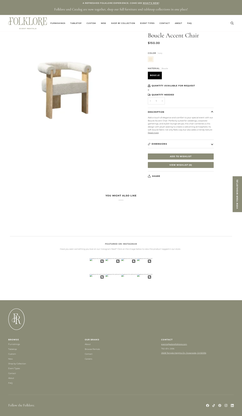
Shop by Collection (17, 363)
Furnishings (14, 344)
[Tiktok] (213, 405)
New (10, 359)
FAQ (10, 383)
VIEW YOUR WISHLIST (237, 194)
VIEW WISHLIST (180, 165)
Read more (153, 132)
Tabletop (12, 349)
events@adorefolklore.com (174, 344)
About (11, 378)
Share (156, 176)
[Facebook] (207, 405)
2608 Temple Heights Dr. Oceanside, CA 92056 (183, 353)
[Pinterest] (219, 405)
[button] (58, 23)
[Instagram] (226, 405)
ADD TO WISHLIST (180, 156)
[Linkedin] (232, 405)
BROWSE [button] (13, 339)
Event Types (14, 368)
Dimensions (159, 144)
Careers (88, 359)
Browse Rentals (92, 349)
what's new (151, 3)
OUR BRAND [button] (92, 339)
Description (156, 112)
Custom (12, 354)
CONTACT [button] (167, 339)
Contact (12, 373)
